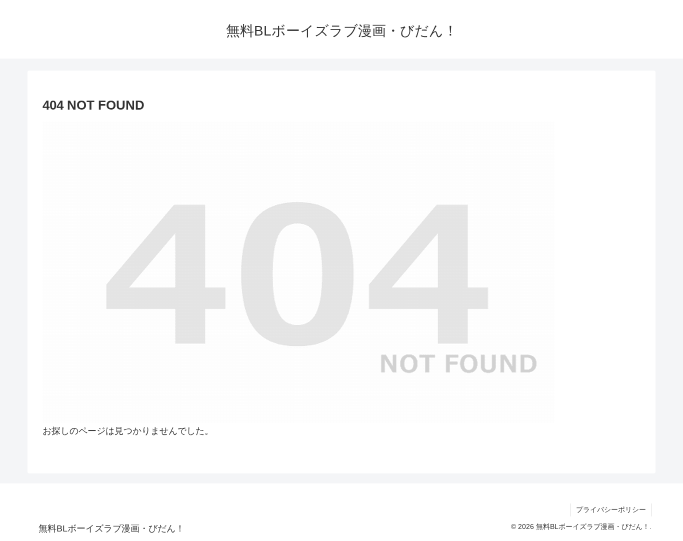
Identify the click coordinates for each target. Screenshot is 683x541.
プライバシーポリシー (611, 509)
